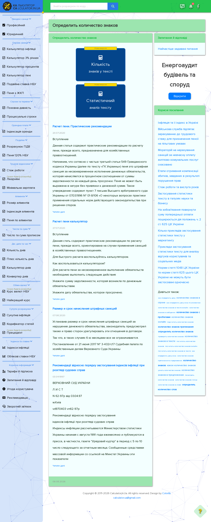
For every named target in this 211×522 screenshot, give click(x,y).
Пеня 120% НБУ (17, 155)
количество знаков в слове (169, 385)
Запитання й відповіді (21, 380)
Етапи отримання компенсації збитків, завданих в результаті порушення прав (178, 175)
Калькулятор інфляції (21, 49)
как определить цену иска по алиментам (183, 303)
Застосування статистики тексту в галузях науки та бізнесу (175, 198)
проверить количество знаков (171, 336)
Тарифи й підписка (19, 371)
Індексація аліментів (20, 211)
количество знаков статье (186, 380)
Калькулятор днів (19, 267)
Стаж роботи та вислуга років (178, 187)
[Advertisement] (21, 467)
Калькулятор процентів (23, 66)
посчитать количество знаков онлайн (181, 346)
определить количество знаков (175, 331)
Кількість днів (16, 250)
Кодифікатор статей (20, 324)
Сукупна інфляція (18, 315)
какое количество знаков (181, 365)
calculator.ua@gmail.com (127, 497)
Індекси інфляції (18, 347)
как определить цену (166, 298)
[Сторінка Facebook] (198, 6)
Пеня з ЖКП (15, 93)
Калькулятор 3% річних (23, 58)
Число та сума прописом (23, 235)
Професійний (16, 25)
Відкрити (180, 96)
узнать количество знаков (169, 370)
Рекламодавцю (17, 398)
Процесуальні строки (21, 116)
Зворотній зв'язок (19, 406)
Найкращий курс (18, 300)
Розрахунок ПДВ (18, 146)
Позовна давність (19, 108)
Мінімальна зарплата (21, 188)
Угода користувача (20, 389)
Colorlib (166, 493)
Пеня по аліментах (19, 220)
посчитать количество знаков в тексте (174, 351)
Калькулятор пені (19, 75)
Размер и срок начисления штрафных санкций (85, 308)
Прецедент (14, 332)
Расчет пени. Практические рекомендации (82, 126)
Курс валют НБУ (18, 291)
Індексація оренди (19, 131)
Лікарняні (13, 179)
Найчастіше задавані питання (178, 49)
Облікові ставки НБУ (21, 356)
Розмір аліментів (18, 203)
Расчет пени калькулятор (70, 221)
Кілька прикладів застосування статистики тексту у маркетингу (179, 235)
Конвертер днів (17, 276)
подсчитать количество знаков (180, 322)
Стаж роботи (15, 170)
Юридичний (15, 34)
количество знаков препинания (176, 326)
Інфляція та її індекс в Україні (178, 122)
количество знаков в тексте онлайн (173, 308)
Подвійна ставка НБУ (21, 84)
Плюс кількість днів (20, 259)
